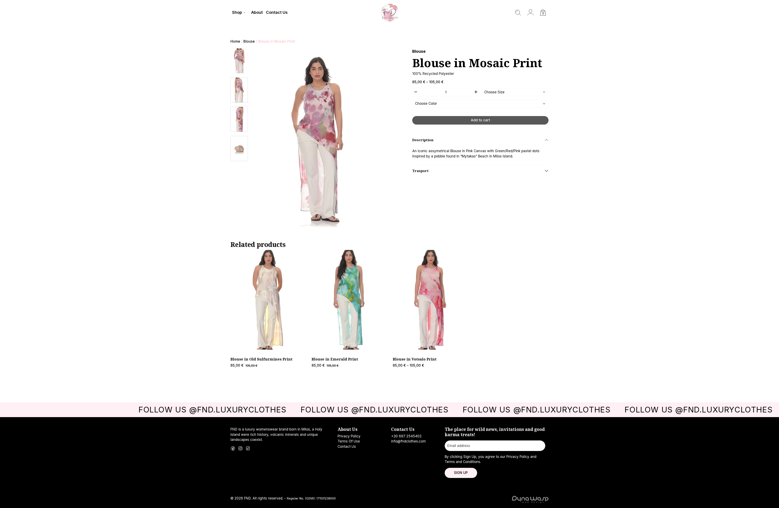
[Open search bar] (518, 12)
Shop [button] (237, 12)
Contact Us (277, 12)
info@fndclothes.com (408, 441)
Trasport (420, 170)
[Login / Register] (530, 12)
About (257, 12)
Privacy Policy (349, 436)
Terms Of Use (349, 441)
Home (235, 41)
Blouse (249, 41)
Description (423, 140)
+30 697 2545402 (406, 436)
